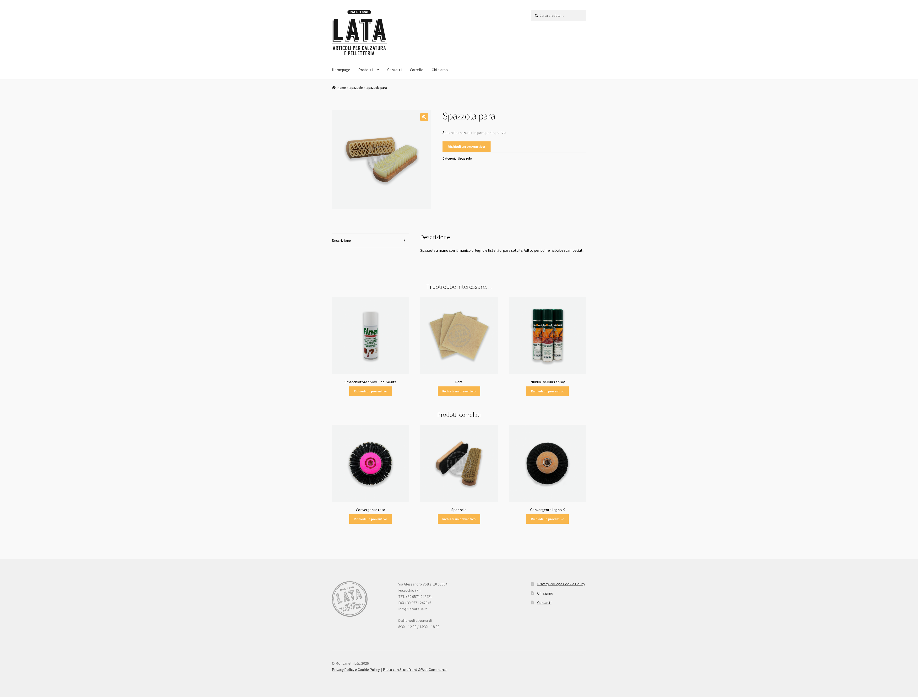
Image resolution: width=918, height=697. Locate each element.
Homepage (341, 69)
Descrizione (341, 240)
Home (342, 87)
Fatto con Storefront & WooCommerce (415, 669)
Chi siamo (440, 69)
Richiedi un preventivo (466, 146)
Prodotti (365, 69)
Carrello (416, 69)
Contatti (394, 69)
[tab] (370, 241)
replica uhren (742, 638)
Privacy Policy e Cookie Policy (561, 583)
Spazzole (356, 87)
